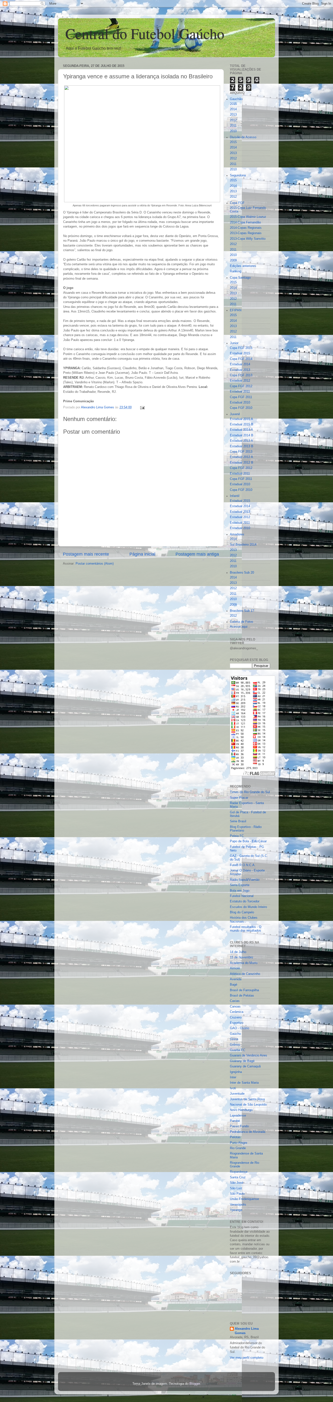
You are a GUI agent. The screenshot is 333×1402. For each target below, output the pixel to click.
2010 (233, 131)
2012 (233, 120)
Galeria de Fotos (241, 621)
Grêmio (235, 1044)
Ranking (235, 271)
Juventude (237, 1093)
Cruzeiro (236, 1017)
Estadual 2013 (240, 370)
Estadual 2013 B (241, 446)
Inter (233, 1077)
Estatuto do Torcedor (244, 901)
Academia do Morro (243, 963)
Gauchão (236, 99)
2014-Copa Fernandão (245, 222)
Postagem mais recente (86, 554)
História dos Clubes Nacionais (243, 919)
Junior (234, 343)
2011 (233, 125)
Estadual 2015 (240, 353)
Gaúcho (235, 1033)
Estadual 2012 (240, 380)
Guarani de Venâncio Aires (248, 1055)
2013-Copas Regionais (246, 233)
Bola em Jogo (239, 890)
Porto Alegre (238, 1143)
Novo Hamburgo (241, 1110)
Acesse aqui (238, 626)
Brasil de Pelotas (242, 995)
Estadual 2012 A (241, 457)
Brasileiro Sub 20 (242, 572)
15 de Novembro (241, 957)
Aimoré (235, 968)
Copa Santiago (240, 277)
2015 (233, 104)
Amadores (237, 534)
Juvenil (235, 414)
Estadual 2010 (240, 402)
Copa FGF (237, 203)
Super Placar (239, 797)
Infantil (234, 496)
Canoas (235, 1006)
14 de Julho (238, 952)
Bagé (233, 984)
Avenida (235, 979)
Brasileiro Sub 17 (242, 611)
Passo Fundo (239, 1126)
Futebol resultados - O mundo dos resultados (245, 928)
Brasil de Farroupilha (244, 990)
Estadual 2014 (240, 364)
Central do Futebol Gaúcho (144, 33)
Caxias (235, 1001)
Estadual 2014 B (241, 435)
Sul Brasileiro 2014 (243, 544)
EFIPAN (235, 310)
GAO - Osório (239, 1028)
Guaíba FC (237, 1050)
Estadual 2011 (240, 391)
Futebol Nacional (242, 896)
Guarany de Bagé (242, 1061)
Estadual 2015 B (241, 424)
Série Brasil (238, 821)
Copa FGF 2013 (241, 375)
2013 (233, 114)
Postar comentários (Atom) (95, 563)
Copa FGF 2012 (241, 386)
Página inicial (142, 554)
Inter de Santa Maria (244, 1082)
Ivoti (233, 1088)
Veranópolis (238, 1204)
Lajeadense (238, 1115)
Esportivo (236, 1023)
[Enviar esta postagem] (142, 407)
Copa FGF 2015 (241, 348)
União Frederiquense (244, 1199)
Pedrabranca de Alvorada (247, 1132)
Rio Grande (238, 1148)
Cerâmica (236, 1012)
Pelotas (235, 1137)
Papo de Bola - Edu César (248, 841)
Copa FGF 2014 (241, 359)
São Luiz (236, 1188)
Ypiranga (236, 1210)
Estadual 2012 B (241, 462)
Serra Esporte (239, 885)
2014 (233, 109)
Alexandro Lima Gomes (247, 1331)
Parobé (235, 1121)
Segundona (238, 175)
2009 (233, 260)
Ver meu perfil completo (246, 1357)
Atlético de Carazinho (245, 974)
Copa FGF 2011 (241, 397)
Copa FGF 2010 (241, 408)
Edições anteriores (243, 266)
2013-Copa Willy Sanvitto (247, 238)
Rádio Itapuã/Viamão (244, 879)
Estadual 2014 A (241, 429)
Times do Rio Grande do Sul (250, 792)
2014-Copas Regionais (246, 227)
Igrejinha (236, 1072)
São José (236, 1182)
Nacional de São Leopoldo (248, 1104)
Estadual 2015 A (241, 419)
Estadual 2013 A (241, 440)
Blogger (194, 1383)
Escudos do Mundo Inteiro (248, 907)
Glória (234, 1039)
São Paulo (237, 1193)
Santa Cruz (238, 1177)
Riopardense (238, 1171)
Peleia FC (237, 836)
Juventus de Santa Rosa (247, 1099)
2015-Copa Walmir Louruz (248, 217)
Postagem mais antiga (197, 554)
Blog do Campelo (242, 912)
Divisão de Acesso (243, 137)
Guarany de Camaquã (245, 1066)
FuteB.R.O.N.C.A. (242, 865)
